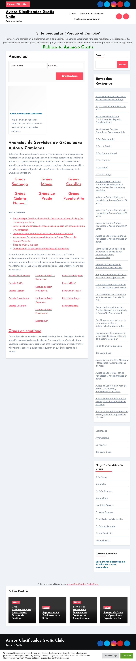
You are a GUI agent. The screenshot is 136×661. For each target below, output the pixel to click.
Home (72, 13)
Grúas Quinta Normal (20, 198)
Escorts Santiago (70, 298)
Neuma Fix (100, 484)
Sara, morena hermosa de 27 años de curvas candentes (110, 564)
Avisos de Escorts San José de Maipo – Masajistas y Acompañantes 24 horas (111, 389)
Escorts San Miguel (71, 290)
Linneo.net (101, 445)
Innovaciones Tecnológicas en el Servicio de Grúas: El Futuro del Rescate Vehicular (110, 336)
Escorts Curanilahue (18, 298)
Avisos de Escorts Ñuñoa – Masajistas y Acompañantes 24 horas (111, 226)
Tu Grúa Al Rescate (105, 526)
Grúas (16, 602)
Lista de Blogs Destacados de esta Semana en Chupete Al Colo (110, 297)
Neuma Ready (102, 540)
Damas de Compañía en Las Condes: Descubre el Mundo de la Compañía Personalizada (111, 310)
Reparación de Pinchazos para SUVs (51, 615)
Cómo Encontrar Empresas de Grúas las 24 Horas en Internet (43, 233)
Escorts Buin (41, 321)
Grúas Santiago (103, 174)
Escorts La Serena (17, 305)
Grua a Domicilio (103, 533)
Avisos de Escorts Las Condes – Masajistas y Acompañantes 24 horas (111, 239)
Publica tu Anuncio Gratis (68, 47)
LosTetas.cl (101, 431)
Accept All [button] (126, 656)
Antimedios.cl (102, 438)
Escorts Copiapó (16, 290)
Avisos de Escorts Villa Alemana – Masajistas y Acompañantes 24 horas (111, 363)
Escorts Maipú (69, 283)
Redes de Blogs (103, 353)
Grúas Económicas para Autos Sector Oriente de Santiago (21, 613)
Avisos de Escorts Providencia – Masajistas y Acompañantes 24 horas (111, 213)
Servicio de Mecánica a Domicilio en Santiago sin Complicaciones (108, 119)
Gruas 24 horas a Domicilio (109, 519)
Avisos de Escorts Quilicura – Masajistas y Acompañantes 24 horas (111, 200)
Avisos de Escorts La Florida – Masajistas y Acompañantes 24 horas (111, 376)
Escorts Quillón (15, 283)
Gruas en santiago (24, 331)
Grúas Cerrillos (102, 160)
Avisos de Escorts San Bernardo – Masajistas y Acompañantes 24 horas (111, 414)
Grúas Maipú (101, 167)
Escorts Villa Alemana (19, 275)
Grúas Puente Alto (104, 139)
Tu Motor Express (104, 512)
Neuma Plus (101, 498)
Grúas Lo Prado (103, 146)
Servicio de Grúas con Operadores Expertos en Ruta (113, 615)
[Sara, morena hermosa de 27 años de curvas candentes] (27, 110)
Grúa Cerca (101, 477)
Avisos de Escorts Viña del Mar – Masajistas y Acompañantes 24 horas (110, 401)
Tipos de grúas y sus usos (25, 245)
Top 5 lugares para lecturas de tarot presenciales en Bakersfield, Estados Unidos (110, 323)
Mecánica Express (104, 505)
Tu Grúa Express (103, 491)
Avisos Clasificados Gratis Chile (82, 584)
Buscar (100, 55)
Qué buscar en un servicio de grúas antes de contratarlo (41, 248)
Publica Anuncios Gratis (86, 19)
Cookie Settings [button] (110, 656)
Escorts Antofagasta (72, 275)
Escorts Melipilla (70, 305)
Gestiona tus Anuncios (92, 13)
